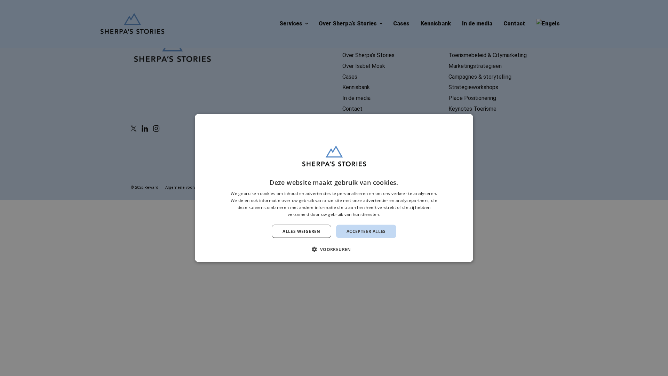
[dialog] (334, 188)
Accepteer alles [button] (366, 231)
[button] (334, 249)
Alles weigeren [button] (301, 231)
